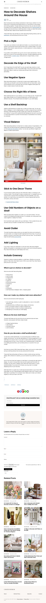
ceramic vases (15, 55)
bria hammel (23, 183)
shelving (19, 384)
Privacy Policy (26, 599)
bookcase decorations (13, 128)
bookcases (6, 35)
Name (5, 448)
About (5, 593)
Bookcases (7, 384)
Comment (6, 437)
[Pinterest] (18, 391)
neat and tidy (18, 236)
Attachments (6, 464)
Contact (40, 593)
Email (5, 454)
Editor (8, 19)
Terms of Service (20, 599)
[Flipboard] (23, 391)
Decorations (6, 526)
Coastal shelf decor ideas (12, 202)
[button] (4, 1)
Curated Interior (23, 2)
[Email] (28, 391)
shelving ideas (36, 27)
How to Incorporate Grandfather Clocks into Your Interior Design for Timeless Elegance (12, 530)
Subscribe (29, 593)
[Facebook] (20, 391)
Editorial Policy (17, 593)
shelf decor (13, 384)
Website (5, 459)
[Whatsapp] (25, 391)
